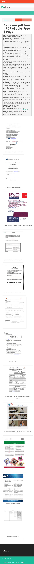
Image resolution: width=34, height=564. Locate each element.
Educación (6, 20)
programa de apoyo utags (13, 536)
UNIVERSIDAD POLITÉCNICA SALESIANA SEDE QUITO (14, 469)
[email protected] (22, 109)
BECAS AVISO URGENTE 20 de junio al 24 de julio (14, 292)
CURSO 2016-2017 (13, 361)
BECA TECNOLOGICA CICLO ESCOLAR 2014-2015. (13, 152)
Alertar (23, 562)
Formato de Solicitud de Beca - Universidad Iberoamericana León (18, 226)
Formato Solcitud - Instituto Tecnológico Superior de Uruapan (18, 397)
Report (19, 20)
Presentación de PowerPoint (13, 503)
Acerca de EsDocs (7, 562)
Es (5, 7)
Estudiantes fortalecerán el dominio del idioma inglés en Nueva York (17, 432)
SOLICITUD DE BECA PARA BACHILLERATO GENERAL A (14, 325)
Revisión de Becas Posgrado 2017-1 (13, 187)
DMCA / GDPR (16, 562)
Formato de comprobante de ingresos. (13, 260)
